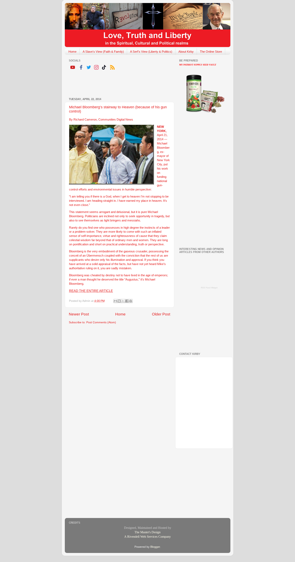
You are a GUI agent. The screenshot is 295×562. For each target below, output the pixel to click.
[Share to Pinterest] (131, 301)
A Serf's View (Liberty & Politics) (151, 51)
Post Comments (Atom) (101, 322)
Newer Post (79, 314)
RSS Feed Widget (209, 288)
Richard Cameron (85, 119)
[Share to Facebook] (127, 301)
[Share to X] (123, 301)
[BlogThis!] (119, 301)
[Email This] (115, 301)
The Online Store (211, 51)
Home (72, 51)
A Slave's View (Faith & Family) (103, 51)
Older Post (161, 314)
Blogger (155, 546)
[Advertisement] (116, 84)
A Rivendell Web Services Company (147, 536)
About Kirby (186, 51)
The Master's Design (147, 532)
